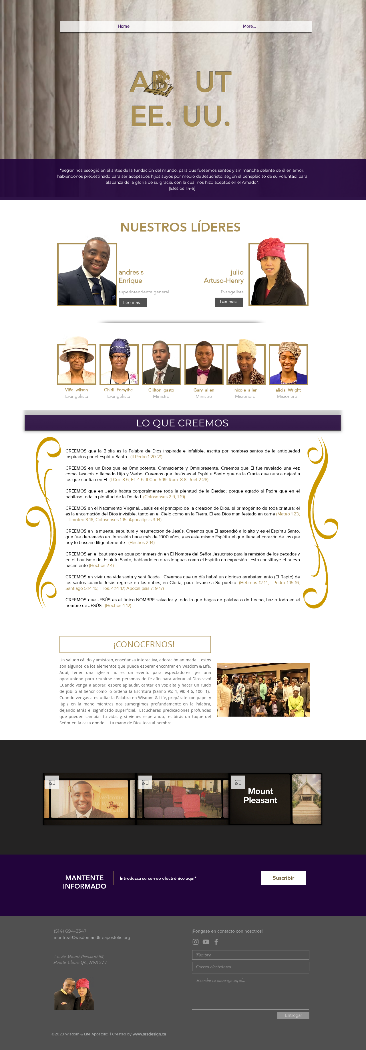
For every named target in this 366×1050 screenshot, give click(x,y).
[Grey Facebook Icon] (216, 942)
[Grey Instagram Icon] (196, 942)
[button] (133, 302)
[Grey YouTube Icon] (206, 942)
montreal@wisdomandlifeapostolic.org (92, 937)
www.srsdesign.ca (149, 1033)
